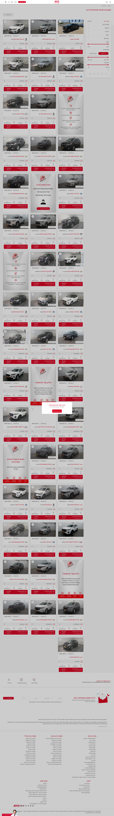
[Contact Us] (8, 815)
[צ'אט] (107, 2)
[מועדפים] (15, 2)
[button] (4, 2)
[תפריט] (110, 2)
